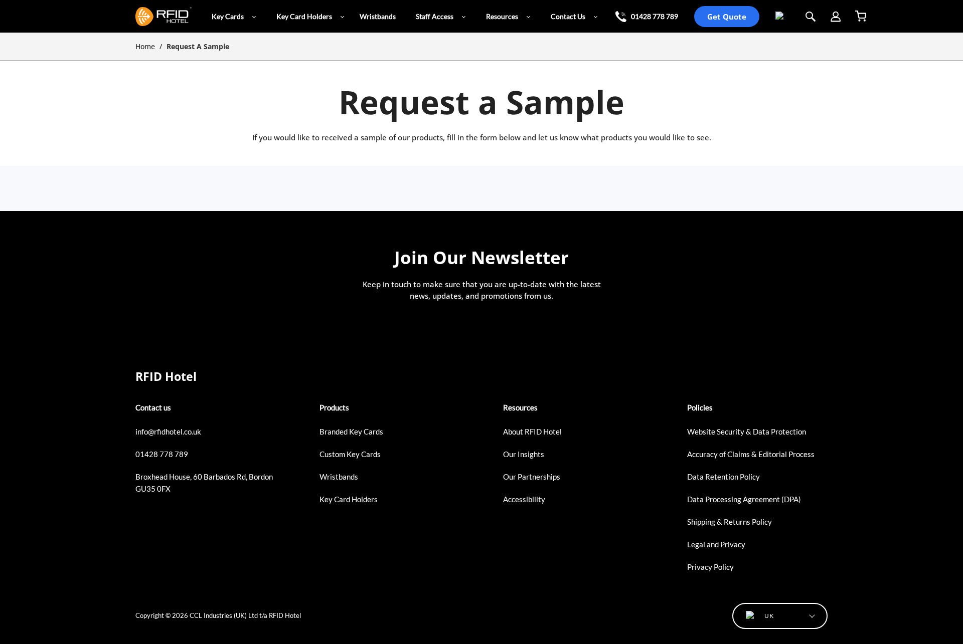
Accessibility (524, 499)
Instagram (171, 511)
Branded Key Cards (351, 431)
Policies (700, 407)
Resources (502, 16)
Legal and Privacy (716, 544)
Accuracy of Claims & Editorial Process (751, 454)
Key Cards (228, 16)
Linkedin (141, 511)
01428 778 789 (654, 16)
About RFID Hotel (532, 431)
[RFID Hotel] (163, 16)
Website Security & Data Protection (746, 431)
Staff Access (434, 16)
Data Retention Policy (723, 476)
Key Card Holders (304, 16)
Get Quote (726, 17)
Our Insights (523, 454)
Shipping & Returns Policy (729, 521)
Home (145, 46)
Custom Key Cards (350, 454)
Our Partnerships (531, 476)
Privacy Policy (710, 566)
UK (777, 16)
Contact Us (568, 16)
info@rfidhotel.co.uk (168, 431)
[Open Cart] (863, 16)
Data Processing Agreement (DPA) (744, 499)
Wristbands (378, 16)
